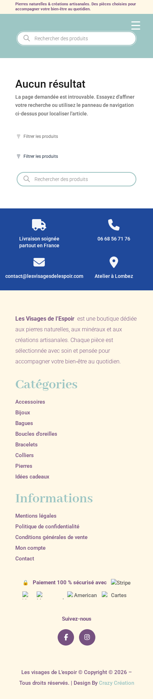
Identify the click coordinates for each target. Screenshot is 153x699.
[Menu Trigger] (136, 25)
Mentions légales (36, 516)
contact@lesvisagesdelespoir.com (39, 276)
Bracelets (26, 444)
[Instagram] (87, 637)
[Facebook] (66, 637)
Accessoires (30, 402)
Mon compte (30, 548)
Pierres (23, 466)
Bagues (24, 423)
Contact (24, 558)
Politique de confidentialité (47, 526)
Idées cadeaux (32, 476)
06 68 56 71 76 (113, 239)
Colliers (24, 455)
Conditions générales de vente (51, 537)
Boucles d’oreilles (36, 434)
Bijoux (22, 412)
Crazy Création (116, 683)
